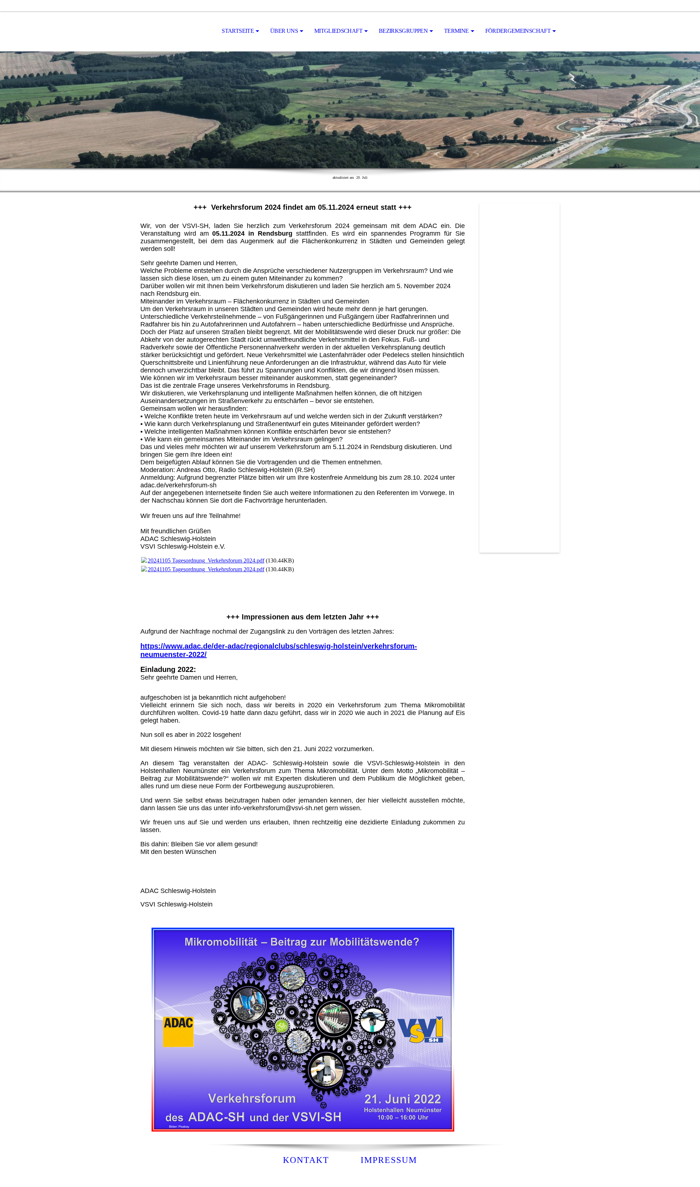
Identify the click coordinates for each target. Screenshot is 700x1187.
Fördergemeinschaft (518, 31)
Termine (456, 31)
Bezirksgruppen (403, 31)
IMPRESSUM (389, 1160)
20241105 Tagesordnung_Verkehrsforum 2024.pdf (206, 560)
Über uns (284, 31)
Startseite (238, 31)
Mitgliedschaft (338, 31)
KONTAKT (306, 1160)
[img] (176, 31)
